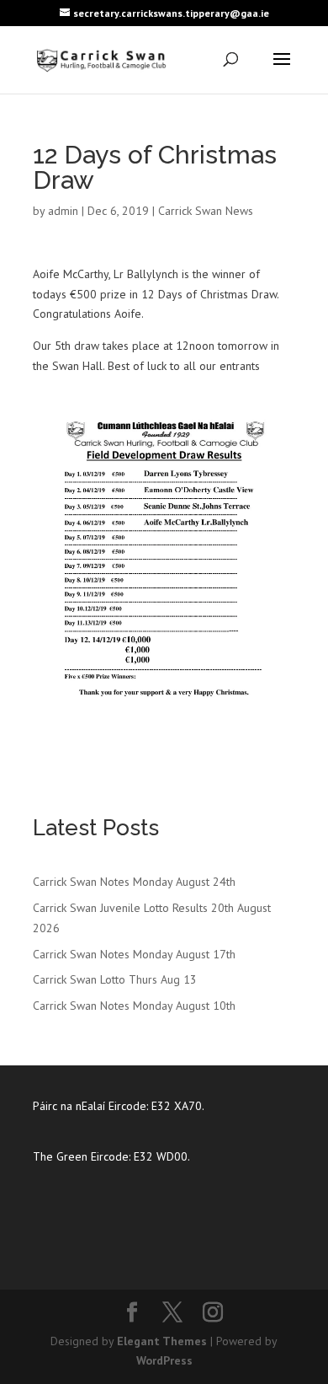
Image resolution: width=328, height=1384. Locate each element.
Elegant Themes (162, 1341)
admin (63, 210)
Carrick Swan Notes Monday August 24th (134, 881)
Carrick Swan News (205, 210)
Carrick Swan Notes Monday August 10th (134, 1005)
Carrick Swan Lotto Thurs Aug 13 (115, 979)
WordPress (164, 1360)
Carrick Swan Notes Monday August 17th (134, 954)
